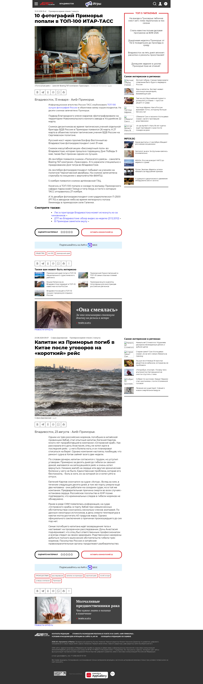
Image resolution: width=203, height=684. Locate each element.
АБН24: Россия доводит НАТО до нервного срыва (149, 161)
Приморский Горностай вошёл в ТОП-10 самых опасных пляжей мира (104, 275)
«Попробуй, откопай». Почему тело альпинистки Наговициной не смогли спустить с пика (151, 372)
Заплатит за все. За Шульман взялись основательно (151, 152)
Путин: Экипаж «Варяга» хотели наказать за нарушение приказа (149, 170)
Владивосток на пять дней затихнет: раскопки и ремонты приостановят (146, 54)
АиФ (110, 86)
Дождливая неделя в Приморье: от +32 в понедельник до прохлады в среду (146, 42)
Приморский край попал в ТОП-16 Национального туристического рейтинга (61, 275)
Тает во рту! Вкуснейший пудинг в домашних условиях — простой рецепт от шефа (150, 100)
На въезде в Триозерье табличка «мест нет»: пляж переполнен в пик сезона (146, 20)
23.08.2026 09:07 (42, 338)
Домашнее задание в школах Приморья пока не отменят (146, 65)
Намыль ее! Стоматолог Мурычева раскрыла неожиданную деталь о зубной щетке (151, 344)
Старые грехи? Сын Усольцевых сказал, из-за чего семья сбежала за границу (151, 354)
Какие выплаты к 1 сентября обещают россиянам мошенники (151, 143)
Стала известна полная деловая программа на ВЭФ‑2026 (146, 31)
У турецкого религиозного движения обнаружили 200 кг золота (151, 180)
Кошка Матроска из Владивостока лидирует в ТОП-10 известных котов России (61, 284)
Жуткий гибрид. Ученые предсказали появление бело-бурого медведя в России (152, 82)
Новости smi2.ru (44, 329)
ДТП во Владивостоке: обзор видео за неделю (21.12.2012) (86, 218)
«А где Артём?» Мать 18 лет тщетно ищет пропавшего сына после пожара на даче (151, 128)
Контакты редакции (60, 634)
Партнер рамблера (75, 674)
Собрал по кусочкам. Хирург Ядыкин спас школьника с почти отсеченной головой (152, 381)
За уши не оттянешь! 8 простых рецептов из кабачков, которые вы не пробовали (152, 363)
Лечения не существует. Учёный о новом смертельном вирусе (150, 389)
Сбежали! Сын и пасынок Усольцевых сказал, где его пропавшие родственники (152, 119)
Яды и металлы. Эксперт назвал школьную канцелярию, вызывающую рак (149, 91)
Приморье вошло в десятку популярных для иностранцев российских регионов (103, 284)
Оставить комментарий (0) (101, 232)
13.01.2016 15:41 (40, 11)
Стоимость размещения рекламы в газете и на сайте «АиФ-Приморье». (103, 634)
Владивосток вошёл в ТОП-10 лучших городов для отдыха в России (59, 293)
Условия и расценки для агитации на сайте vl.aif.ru (75, 636)
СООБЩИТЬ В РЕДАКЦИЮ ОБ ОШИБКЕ (116, 636)
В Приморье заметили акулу (70, 221)
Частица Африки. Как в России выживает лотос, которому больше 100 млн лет (151, 109)
